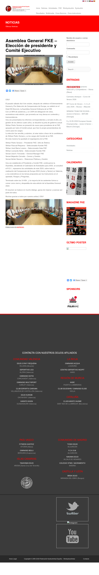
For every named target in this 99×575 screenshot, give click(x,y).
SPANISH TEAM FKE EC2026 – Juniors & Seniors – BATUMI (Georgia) (79, 114)
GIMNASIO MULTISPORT (27, 382)
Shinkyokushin (68, 8)
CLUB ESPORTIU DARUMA (26, 389)
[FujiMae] (73, 307)
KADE (72, 382)
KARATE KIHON (27, 401)
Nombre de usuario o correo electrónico (77, 39)
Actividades (53, 8)
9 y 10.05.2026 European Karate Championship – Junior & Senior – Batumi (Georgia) (80, 124)
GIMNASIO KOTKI (27, 376)
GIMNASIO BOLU (26, 450)
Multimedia (50, 13)
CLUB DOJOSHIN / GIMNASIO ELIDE (72, 389)
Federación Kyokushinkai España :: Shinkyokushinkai (57, 559)
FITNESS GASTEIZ (26, 444)
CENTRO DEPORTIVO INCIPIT (72, 370)
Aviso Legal (13, 559)
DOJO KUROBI (26, 395)
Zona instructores (74, 13)
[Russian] (92, 1)
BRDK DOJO (72, 476)
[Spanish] (94, 1)
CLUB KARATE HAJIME (72, 401)
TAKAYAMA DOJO (27, 463)
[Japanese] (86, 1)
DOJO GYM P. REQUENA (26, 363)
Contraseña (71, 48)
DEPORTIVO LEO (27, 370)
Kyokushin (79, 8)
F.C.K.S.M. (72, 450)
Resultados (40, 13)
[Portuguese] (90, 1)
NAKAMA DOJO (72, 457)
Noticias (44, 8)
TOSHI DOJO (72, 444)
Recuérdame (73, 57)
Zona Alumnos (60, 13)
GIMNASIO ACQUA (72, 363)
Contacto (86, 559)
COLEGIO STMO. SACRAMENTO (72, 463)
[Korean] (88, 1)
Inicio (38, 8)
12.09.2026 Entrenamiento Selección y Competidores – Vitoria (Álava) (80, 89)
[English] (83, 1)
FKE (60, 8)
